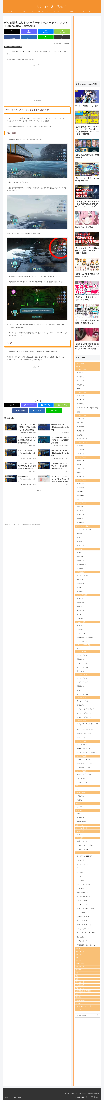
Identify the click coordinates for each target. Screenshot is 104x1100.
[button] (62, 37)
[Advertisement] (37, 80)
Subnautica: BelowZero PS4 (14, 46)
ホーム (67, 1094)
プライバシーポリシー (78, 1094)
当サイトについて (93, 1094)
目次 (35, 100)
